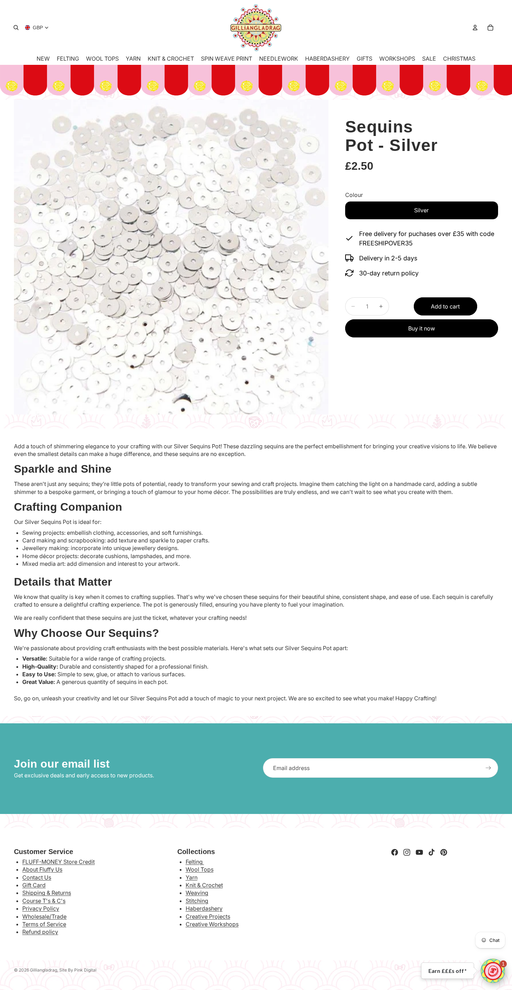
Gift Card (34, 885)
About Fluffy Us (42, 869)
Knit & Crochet (204, 885)
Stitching (197, 900)
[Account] (475, 27)
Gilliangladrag (43, 970)
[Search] (16, 27)
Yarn (191, 877)
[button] (493, 971)
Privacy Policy (40, 908)
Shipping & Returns (46, 892)
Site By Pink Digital (77, 970)
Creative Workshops (212, 924)
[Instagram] (407, 852)
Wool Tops (200, 869)
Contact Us (36, 877)
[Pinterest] (444, 852)
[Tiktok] (431, 852)
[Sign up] (488, 768)
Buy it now (421, 328)
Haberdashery (204, 908)
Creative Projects (208, 916)
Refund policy (40, 931)
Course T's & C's (43, 900)
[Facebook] (394, 852)
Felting (195, 861)
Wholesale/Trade (44, 916)
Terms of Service (44, 924)
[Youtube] (419, 852)
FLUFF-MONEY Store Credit (58, 861)
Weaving (197, 892)
